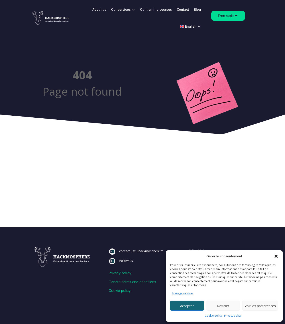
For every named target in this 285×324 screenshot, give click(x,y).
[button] (276, 256)
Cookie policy (213, 316)
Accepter (187, 305)
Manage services (182, 293)
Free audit (226, 16)
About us (99, 9)
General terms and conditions (132, 282)
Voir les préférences (260, 305)
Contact (183, 9)
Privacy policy (232, 316)
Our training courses (156, 9)
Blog (197, 9)
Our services (121, 9)
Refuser (223, 305)
